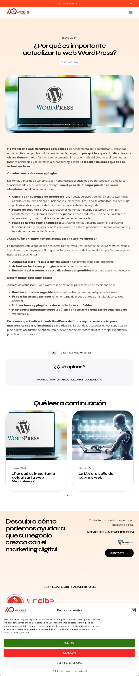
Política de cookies (61, 671)
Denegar (69, 652)
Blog (75, 62)
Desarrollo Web (69, 353)
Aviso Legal (81, 671)
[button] (133, 610)
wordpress (85, 353)
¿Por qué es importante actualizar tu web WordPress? (33, 477)
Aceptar (69, 642)
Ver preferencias (69, 662)
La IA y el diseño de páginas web (96, 476)
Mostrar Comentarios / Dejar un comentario (69, 379)
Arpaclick (66, 62)
